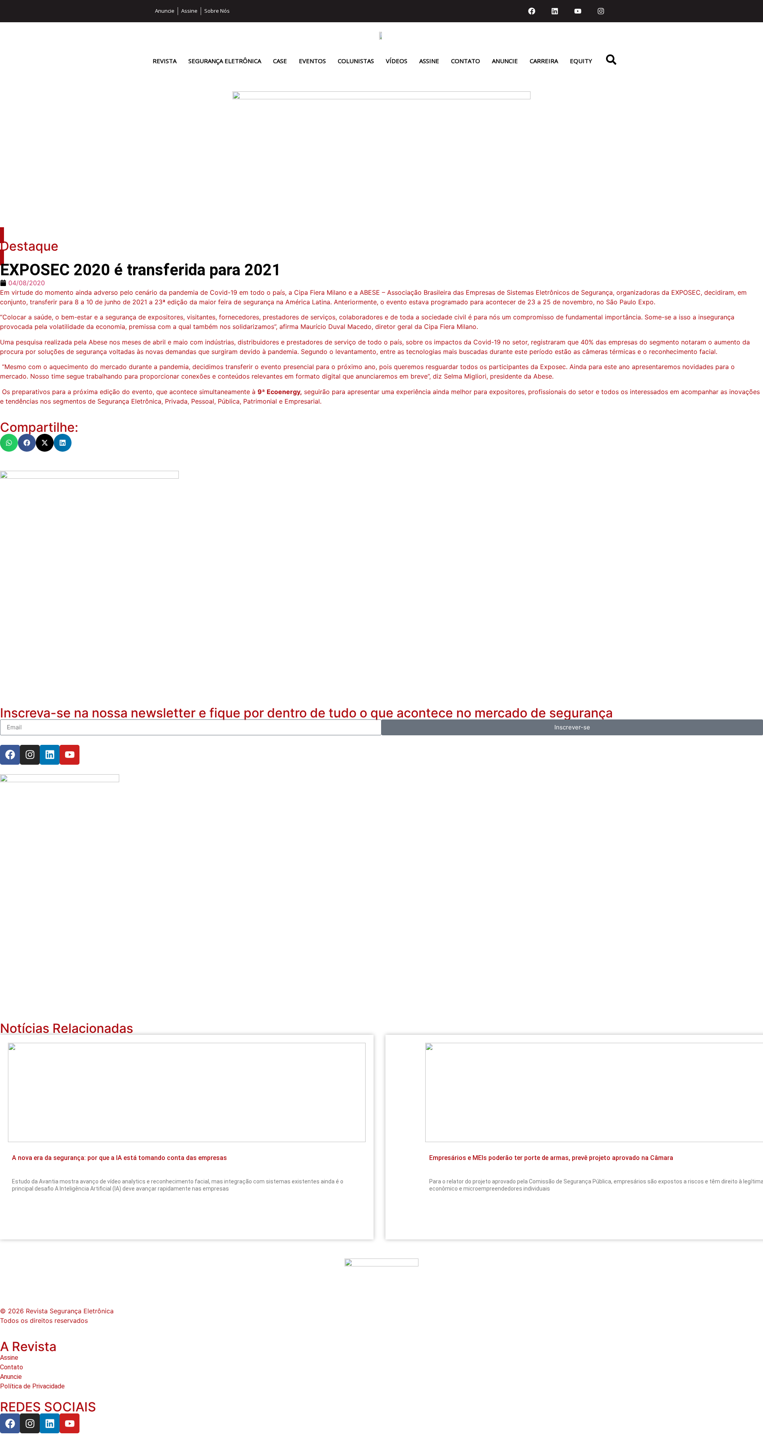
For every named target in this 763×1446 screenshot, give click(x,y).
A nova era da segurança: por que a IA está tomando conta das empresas (119, 1158)
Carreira (544, 61)
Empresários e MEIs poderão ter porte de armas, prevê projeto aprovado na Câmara (551, 1158)
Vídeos (396, 61)
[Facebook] (532, 11)
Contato (465, 61)
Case (280, 61)
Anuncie (505, 61)
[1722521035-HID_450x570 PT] (89, 476)
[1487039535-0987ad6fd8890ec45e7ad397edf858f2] (59, 780)
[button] (9, 443)
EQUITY (581, 61)
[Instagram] (601, 11)
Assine (429, 61)
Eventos (312, 61)
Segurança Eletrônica (224, 61)
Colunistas (356, 61)
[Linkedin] (555, 11)
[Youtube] (578, 11)
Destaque (29, 246)
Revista (164, 61)
